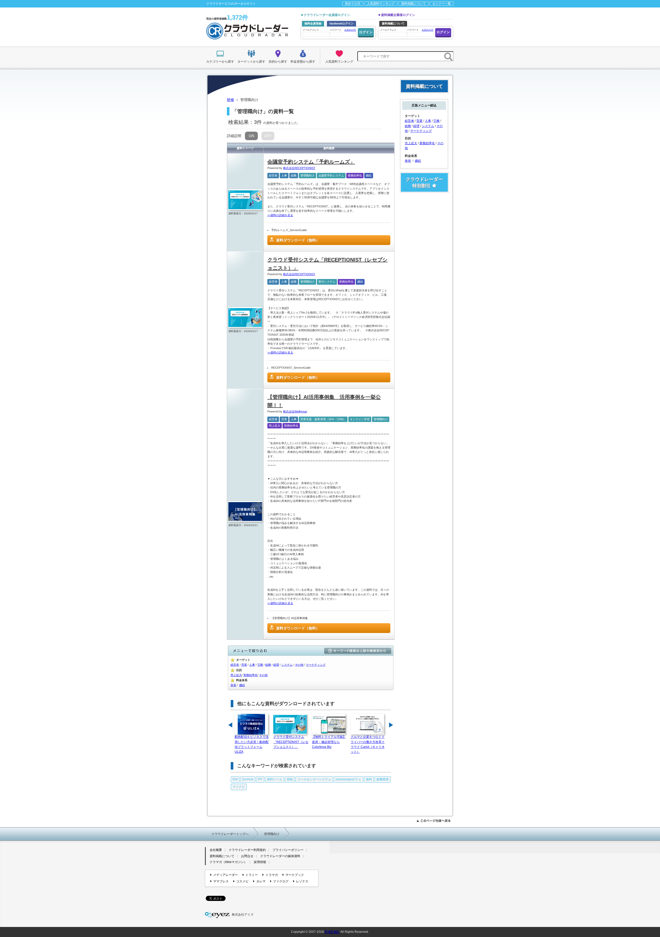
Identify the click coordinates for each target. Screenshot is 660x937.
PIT (260, 779)
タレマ (260, 881)
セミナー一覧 (441, 3)
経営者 (273, 175)
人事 (284, 175)
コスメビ (242, 881)
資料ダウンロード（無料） (297, 240)
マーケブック (294, 875)
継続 (369, 175)
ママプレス (221, 881)
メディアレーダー (225, 875)
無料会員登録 (312, 23)
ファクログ (280, 881)
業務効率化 (355, 175)
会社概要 (216, 850)
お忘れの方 (350, 30)
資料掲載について (413, 3)
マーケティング (316, 664)
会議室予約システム (331, 175)
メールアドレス (311, 30)
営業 (284, 419)
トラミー (251, 875)
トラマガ (272, 875)
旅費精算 (382, 779)
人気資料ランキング (381, 3)
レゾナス (302, 881)
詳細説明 (234, 136)
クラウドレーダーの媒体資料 (280, 856)
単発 (233, 685)
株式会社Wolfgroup (295, 411)
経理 (276, 664)
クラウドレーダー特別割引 (424, 182)
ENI (235, 779)
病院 (290, 779)
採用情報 (260, 862)
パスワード (343, 30)
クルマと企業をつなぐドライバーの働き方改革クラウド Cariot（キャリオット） (368, 744)
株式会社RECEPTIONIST (299, 168)
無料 (369, 779)
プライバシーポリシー (288, 850)
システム (287, 664)
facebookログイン (341, 23)
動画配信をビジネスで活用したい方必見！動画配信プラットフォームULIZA (252, 744)
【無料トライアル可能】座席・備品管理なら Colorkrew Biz (329, 741)
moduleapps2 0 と (348, 779)
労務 (260, 664)
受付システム (326, 281)
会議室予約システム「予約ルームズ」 (311, 162)
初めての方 (352, 3)
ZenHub (247, 779)
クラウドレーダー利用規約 (247, 850)
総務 (293, 175)
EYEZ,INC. (332, 932)
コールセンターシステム (314, 779)
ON (251, 136)
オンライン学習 (360, 419)
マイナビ (239, 787)
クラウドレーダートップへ (230, 834)
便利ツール (274, 779)
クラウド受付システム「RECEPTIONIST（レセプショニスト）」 (290, 741)
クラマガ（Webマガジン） (228, 862)
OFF (268, 136)
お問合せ (247, 856)
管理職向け (307, 175)
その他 (299, 664)
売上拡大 (274, 425)
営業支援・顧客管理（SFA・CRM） (323, 419)
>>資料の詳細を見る (280, 215)
